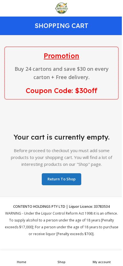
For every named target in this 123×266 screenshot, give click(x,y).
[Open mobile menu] (6, 8)
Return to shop (61, 179)
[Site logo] (61, 8)
